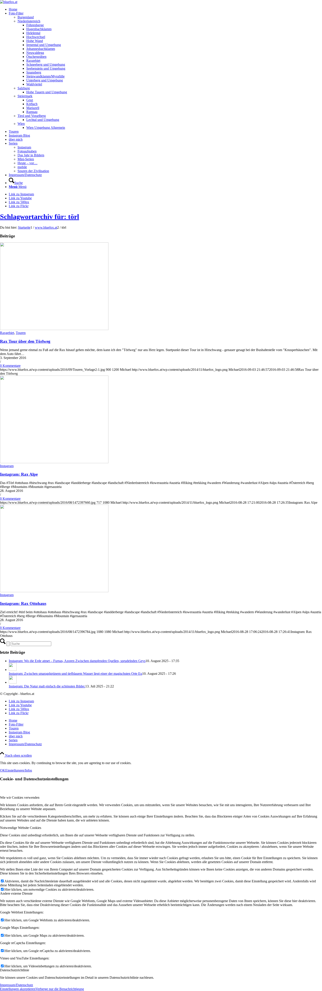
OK (2, 770)
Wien (21, 123)
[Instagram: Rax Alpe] (54, 462)
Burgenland (26, 17)
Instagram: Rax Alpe (19, 474)
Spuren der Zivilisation (33, 171)
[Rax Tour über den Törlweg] (54, 329)
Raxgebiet (7, 333)
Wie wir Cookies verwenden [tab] (19, 797)
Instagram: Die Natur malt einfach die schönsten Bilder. (47, 686)
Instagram (24, 147)
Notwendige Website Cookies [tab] (20, 828)
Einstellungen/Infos (18, 770)
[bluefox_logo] (8, 2)
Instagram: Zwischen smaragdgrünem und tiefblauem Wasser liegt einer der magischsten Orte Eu (75, 673)
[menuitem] (165, 9)
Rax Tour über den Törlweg (25, 341)
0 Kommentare (10, 365)
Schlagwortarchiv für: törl (39, 217)
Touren (21, 333)
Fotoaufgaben (27, 151)
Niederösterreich (29, 21)
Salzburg (24, 88)
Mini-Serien (26, 159)
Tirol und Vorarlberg (32, 116)
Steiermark (25, 96)
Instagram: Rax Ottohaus (23, 603)
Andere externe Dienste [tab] (16, 893)
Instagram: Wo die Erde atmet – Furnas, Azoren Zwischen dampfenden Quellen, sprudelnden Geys (77, 661)
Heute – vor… (27, 163)
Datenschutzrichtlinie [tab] (14, 970)
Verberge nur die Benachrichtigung (59, 989)
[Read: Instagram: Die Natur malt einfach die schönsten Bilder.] (13, 682)
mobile (22, 167)
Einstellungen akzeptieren (17, 989)
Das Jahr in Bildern (31, 155)
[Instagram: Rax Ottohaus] (54, 591)
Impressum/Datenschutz (16, 985)
